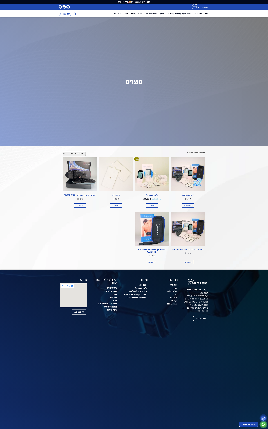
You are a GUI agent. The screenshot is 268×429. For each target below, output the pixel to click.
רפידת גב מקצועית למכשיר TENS (135, 294)
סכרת (115, 300)
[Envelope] (60, 7)
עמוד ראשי (173, 284)
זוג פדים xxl (143, 284)
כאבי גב (114, 294)
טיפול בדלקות (112, 309)
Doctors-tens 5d (141, 288)
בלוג (175, 294)
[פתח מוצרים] (195, 13)
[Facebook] (68, 7)
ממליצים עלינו (172, 291)
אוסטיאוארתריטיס (110, 306)
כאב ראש (113, 297)
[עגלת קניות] (75, 13)
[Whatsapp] (64, 7)
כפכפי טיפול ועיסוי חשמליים (137, 297)
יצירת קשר (173, 297)
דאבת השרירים (111, 291)
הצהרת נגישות (172, 303)
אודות (175, 288)
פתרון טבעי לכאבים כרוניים (107, 303)
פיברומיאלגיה (112, 288)
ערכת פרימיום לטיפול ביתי (138, 291)
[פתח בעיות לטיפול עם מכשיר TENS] (169, 13)
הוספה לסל (188, 205)
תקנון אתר (173, 300)
